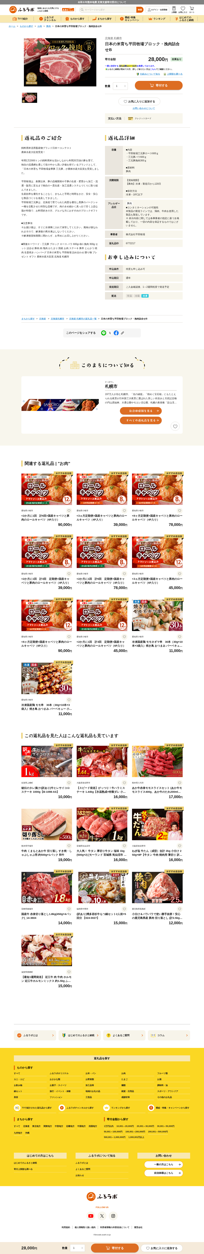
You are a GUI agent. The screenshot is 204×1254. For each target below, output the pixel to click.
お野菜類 (90, 1079)
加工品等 (90, 1085)
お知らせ (80, 1175)
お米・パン (91, 1073)
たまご (124, 1079)
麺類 (123, 1085)
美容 (16, 1097)
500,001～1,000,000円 (114, 1137)
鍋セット (18, 1091)
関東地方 (48, 1126)
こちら (153, 69)
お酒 (159, 1079)
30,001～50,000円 (165, 1126)
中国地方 (81, 1126)
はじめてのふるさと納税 (25, 1163)
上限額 (174, 12)
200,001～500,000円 (158, 1131)
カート (192, 12)
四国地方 (93, 1126)
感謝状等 (125, 1097)
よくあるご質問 (83, 1169)
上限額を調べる (175, 74)
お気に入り (182, 12)
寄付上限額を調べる (23, 1169)
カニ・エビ (19, 1079)
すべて (17, 1073)
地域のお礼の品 (93, 1091)
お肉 (39, 26)
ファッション (56, 1097)
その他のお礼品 (164, 1097)
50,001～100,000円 (113, 1131)
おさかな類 (55, 1079)
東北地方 (36, 1126)
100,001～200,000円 (135, 1131)
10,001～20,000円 (125, 1126)
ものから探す (26, 26)
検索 (140, 10)
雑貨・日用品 (127, 1091)
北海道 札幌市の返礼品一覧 (83, 318)
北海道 (42, 318)
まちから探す (28, 318)
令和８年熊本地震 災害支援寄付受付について (102, 2)
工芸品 (89, 1097)
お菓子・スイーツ (58, 1085)
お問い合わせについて (144, 108)
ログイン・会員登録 (159, 10)
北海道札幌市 (57, 318)
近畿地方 (70, 1126)
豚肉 (48, 26)
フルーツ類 (162, 1073)
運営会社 (138, 1227)
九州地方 (18, 1133)
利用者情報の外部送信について (114, 1227)
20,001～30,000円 (145, 1126)
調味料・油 (162, 1085)
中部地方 (59, 1126)
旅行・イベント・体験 (60, 1091)
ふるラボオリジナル (59, 1073)
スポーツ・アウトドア (167, 1091)
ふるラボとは (82, 1163)
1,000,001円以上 (136, 1137)
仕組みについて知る (150, 74)
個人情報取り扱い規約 (85, 1227)
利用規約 (66, 1227)
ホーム (12, 26)
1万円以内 (108, 1126)
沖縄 (27, 1133)
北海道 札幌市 (113, 38)
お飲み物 (18, 1085)
